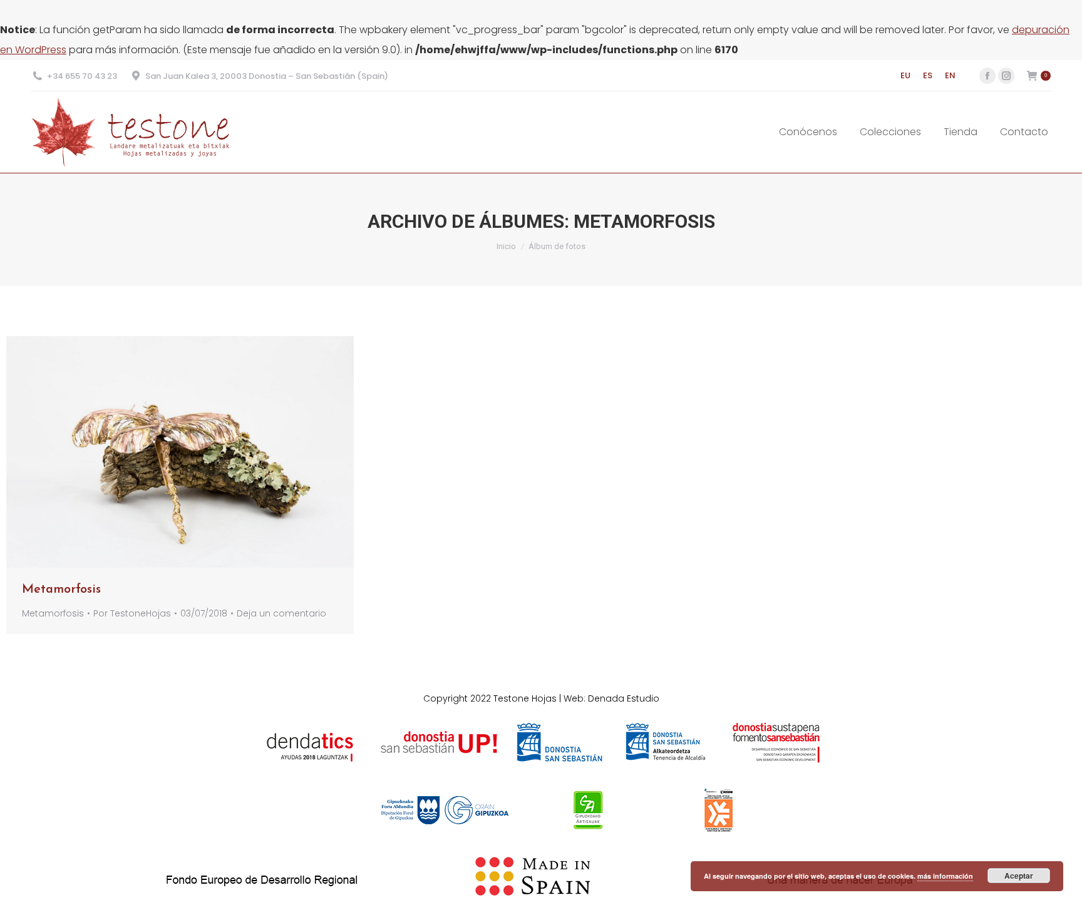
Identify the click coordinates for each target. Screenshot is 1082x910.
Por (132, 613)
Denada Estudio (623, 698)
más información (945, 876)
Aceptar (1018, 875)
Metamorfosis (61, 589)
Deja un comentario (281, 613)
